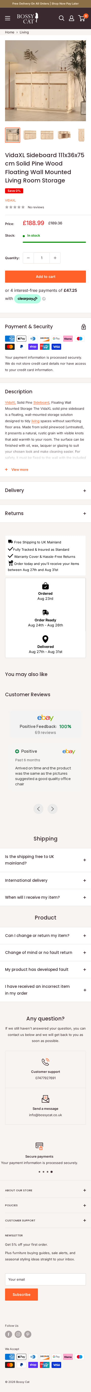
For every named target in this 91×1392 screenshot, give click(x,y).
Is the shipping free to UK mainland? (29, 860)
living (35, 421)
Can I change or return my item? (37, 935)
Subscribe (21, 1294)
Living (24, 32)
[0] (82, 18)
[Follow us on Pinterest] (27, 1334)
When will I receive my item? (32, 897)
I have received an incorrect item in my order (37, 990)
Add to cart (45, 276)
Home (9, 32)
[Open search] (61, 18)
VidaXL (10, 402)
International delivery (26, 880)
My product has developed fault (37, 969)
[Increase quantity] (55, 258)
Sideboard (41, 402)
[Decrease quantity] (28, 258)
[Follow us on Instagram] (18, 1334)
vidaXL (10, 200)
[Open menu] (7, 18)
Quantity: (12, 258)
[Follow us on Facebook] (8, 1334)
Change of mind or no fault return (38, 952)
